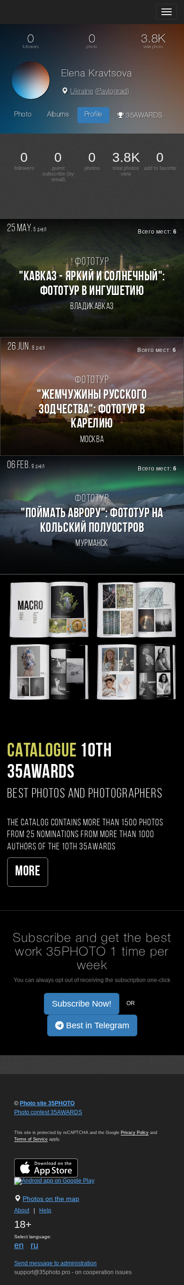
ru (34, 1245)
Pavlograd (112, 92)
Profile (93, 115)
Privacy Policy (135, 1132)
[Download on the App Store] (55, 1168)
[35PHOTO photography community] (44, 12)
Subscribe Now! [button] (81, 1003)
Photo (23, 115)
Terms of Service (31, 1139)
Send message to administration (55, 1263)
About (21, 1210)
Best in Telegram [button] (96, 1025)
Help (45, 1210)
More (27, 872)
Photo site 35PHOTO (47, 1103)
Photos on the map (51, 1198)
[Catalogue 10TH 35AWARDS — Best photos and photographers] (92, 640)
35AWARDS (143, 116)
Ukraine (81, 92)
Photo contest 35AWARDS (48, 1112)
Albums (58, 115)
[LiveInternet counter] (35, 1121)
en (19, 1245)
